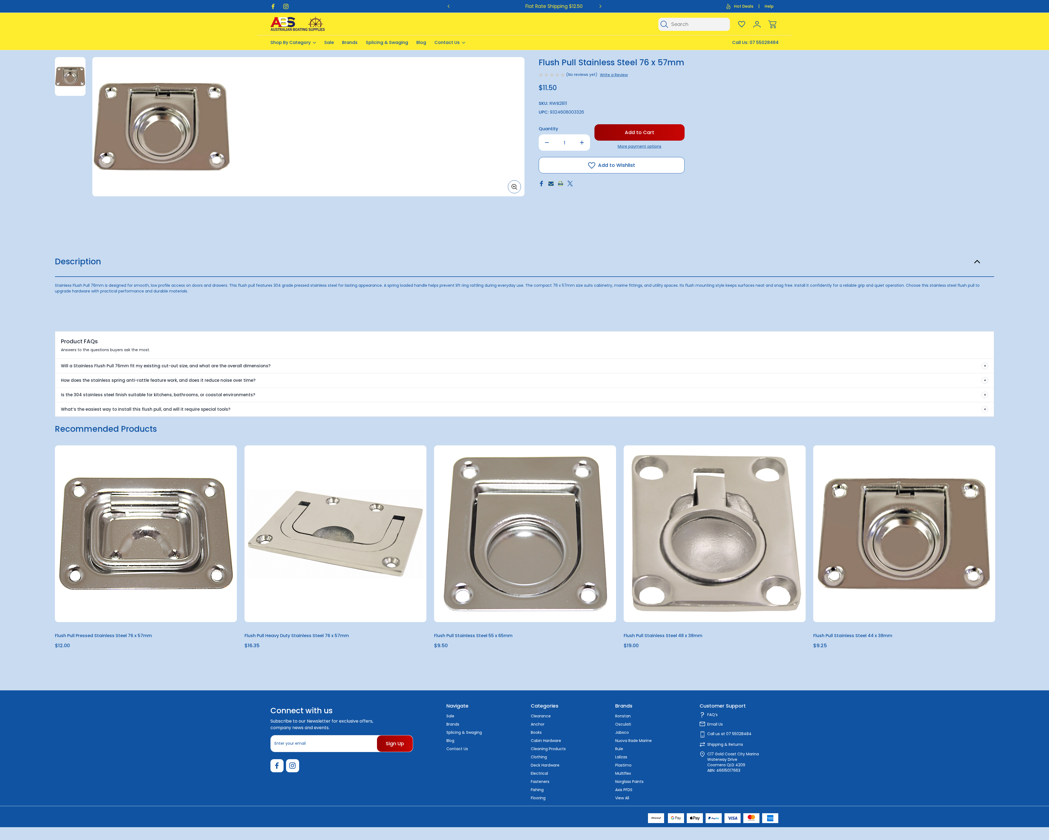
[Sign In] (757, 24)
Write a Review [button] (614, 75)
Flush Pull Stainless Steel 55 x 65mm (473, 635)
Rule (619, 749)
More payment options (639, 146)
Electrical (539, 773)
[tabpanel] (70, 76)
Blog (421, 42)
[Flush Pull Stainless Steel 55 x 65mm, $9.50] (525, 533)
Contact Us (447, 42)
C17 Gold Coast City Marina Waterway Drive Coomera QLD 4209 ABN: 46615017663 (733, 762)
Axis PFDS (623, 789)
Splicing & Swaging (387, 42)
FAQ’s (712, 714)
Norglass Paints (629, 781)
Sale (329, 42)
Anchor (537, 724)
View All (622, 798)
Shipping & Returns (725, 744)
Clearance (541, 716)
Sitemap (339, 816)
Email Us (715, 724)
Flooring (538, 798)
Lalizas (621, 757)
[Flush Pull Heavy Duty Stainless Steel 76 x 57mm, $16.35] (335, 533)
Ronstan (623, 716)
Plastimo (623, 765)
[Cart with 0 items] (772, 24)
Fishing (537, 789)
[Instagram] (285, 6)
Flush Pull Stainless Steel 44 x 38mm (852, 635)
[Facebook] (273, 6)
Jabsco (622, 732)
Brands (350, 42)
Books (536, 732)
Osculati (623, 724)
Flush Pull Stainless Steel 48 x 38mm (663, 635)
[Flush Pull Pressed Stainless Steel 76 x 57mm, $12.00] (146, 533)
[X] (570, 183)
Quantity (548, 129)
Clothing (539, 757)
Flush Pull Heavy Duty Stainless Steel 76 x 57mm (296, 635)
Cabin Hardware (546, 740)
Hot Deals (743, 6)
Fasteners (540, 781)
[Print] (560, 183)
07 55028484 (764, 42)
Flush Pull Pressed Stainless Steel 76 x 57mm (103, 635)
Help (769, 6)
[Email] (551, 183)
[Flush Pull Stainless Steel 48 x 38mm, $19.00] (715, 533)
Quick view (213, 463)
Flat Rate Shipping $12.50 (524, 6)
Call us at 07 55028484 (729, 734)
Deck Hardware (545, 765)
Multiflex (623, 773)
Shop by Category (290, 42)
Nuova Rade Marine (633, 740)
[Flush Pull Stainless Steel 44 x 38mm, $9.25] (904, 533)
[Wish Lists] (741, 24)
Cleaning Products (548, 749)
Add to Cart (146, 609)
